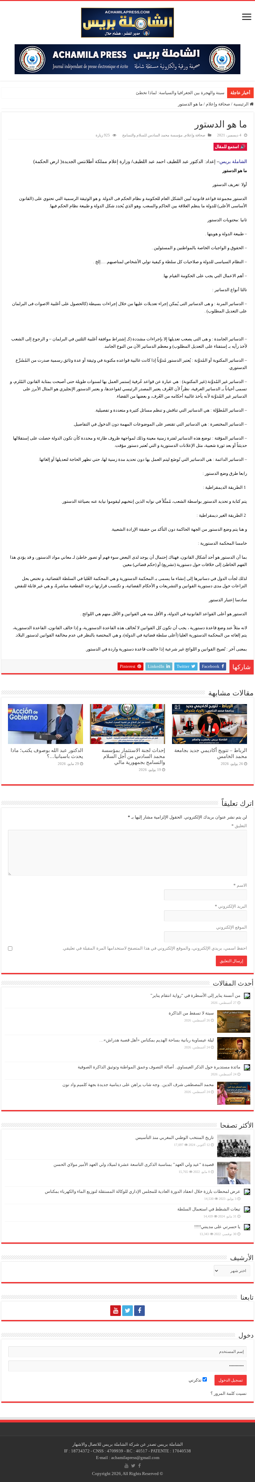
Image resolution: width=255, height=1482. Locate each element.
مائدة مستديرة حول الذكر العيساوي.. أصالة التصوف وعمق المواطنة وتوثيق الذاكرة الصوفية (159, 1066)
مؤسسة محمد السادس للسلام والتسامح (152, 135)
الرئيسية (241, 103)
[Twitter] (127, 1310)
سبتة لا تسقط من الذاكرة (191, 1013)
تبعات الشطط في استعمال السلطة (208, 1208)
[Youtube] (115, 1310)
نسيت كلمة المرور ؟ (229, 1393)
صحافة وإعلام (218, 103)
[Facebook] (139, 1310)
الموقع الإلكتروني (231, 927)
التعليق (239, 825)
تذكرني (196, 1380)
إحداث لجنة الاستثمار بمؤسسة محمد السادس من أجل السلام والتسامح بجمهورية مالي (133, 756)
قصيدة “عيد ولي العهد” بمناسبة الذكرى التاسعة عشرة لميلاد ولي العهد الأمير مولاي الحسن (133, 1164)
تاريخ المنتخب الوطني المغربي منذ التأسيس (174, 1137)
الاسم (240, 885)
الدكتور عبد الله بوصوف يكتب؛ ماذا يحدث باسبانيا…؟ (47, 753)
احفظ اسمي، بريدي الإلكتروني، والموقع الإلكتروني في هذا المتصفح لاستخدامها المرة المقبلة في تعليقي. (154, 948)
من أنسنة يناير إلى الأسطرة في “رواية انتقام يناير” (195, 995)
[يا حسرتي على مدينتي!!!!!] (247, 1227)
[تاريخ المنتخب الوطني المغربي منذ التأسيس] (233, 1146)
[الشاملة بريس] (127, 21)
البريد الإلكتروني (231, 906)
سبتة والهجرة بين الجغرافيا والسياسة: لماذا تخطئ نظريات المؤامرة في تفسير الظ (150, 92)
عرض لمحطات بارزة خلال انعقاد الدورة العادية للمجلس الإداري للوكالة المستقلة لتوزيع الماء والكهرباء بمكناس (142, 1191)
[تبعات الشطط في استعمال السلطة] (247, 1209)
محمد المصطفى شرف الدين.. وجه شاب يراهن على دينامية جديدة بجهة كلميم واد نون (138, 1084)
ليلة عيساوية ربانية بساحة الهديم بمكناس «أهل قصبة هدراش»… (156, 1039)
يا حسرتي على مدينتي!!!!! (217, 1226)
